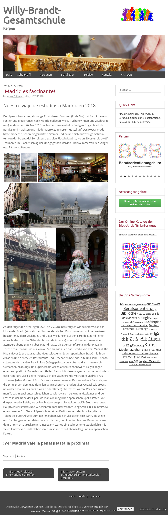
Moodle (123, 113)
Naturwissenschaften (135, 353)
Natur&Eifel (156, 350)
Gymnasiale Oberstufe (139, 334)
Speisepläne (137, 117)
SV (136, 361)
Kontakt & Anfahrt (77, 496)
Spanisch (21, 456)
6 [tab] (140, 176)
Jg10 (149, 338)
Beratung (124, 117)
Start (9, 74)
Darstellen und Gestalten (134, 325)
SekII (131, 361)
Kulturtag (139, 345)
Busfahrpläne (152, 117)
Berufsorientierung (140, 308)
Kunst (150, 344)
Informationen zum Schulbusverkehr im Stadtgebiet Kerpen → (80, 475)
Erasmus (128, 329)
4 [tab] (132, 176)
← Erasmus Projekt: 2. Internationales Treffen (20, 473)
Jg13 (132, 345)
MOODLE (126, 74)
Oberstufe (153, 353)
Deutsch (154, 325)
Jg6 (122, 338)
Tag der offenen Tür (149, 361)
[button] (12, 167)
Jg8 (135, 338)
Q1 (134, 357)
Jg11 (12, 456)
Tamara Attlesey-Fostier (18, 96)
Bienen (142, 314)
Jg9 (141, 338)
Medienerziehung (131, 350)
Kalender (133, 113)
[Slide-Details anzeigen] (140, 155)
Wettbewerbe (144, 364)
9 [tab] (151, 176)
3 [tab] (129, 176)
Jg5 (156, 333)
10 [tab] (155, 176)
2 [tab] (125, 176)
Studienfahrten (13, 86)
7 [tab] (144, 176)
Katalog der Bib (127, 121)
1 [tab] (121, 176)
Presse (127, 357)
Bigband (150, 313)
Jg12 (126, 345)
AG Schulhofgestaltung (135, 304)
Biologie (143, 317)
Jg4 (151, 334)
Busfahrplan (152, 322)
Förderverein (147, 113)
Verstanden (125, 509)
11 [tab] (159, 176)
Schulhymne (144, 121)
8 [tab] (147, 176)
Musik (147, 349)
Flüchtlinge (141, 329)
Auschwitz (153, 304)
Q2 (138, 357)
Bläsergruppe (137, 322)
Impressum (94, 496)
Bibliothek (129, 313)
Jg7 (129, 338)
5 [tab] (136, 176)
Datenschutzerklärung (152, 509)
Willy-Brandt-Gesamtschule (34, 15)
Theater (133, 364)
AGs (122, 304)
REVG (143, 357)
